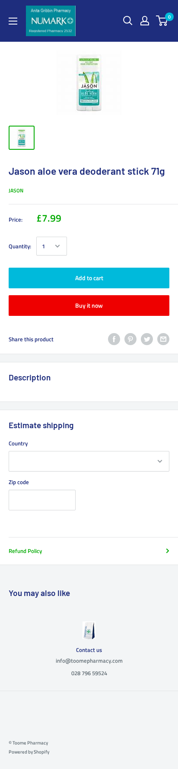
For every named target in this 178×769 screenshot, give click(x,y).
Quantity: (20, 246)
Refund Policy (25, 551)
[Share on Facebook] (114, 339)
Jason (16, 190)
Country (18, 443)
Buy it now (89, 305)
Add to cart (89, 277)
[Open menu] (13, 21)
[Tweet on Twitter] (147, 339)
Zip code (19, 482)
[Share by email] (163, 339)
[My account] (144, 20)
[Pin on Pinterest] (130, 339)
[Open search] (128, 20)
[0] (162, 20)
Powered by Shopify (29, 751)
